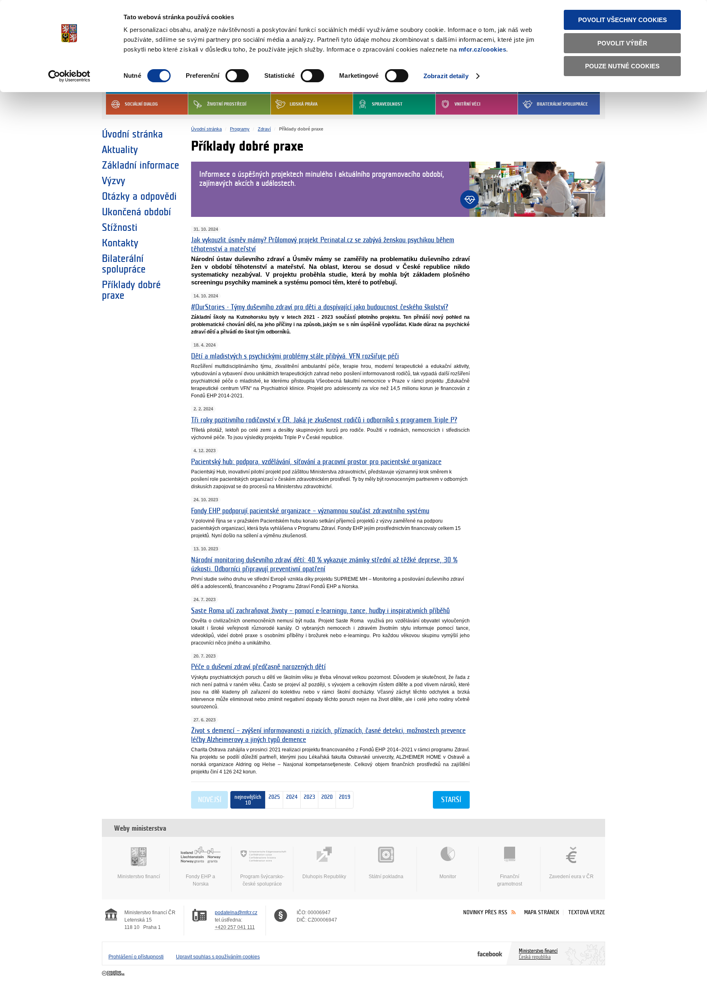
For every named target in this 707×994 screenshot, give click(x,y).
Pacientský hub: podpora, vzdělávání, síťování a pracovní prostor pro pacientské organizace (316, 462)
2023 (308, 797)
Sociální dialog (141, 104)
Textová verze (586, 912)
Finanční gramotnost (509, 880)
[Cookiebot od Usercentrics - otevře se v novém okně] (69, 76)
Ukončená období (136, 212)
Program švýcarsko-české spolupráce (262, 880)
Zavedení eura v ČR (571, 876)
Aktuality (120, 150)
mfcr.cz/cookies (483, 49)
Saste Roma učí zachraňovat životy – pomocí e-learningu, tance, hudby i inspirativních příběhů (320, 611)
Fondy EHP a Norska (200, 880)
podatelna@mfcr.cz (236, 912)
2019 (343, 797)
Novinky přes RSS (485, 912)
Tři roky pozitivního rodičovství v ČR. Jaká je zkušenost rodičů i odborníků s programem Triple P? (324, 420)
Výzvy (113, 181)
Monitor (447, 876)
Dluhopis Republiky (324, 876)
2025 (274, 797)
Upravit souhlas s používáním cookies (218, 957)
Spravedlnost (387, 104)
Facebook (489, 953)
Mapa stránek (541, 912)
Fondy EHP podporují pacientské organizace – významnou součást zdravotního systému (310, 511)
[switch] (237, 75)
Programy (240, 128)
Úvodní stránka (132, 134)
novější (209, 800)
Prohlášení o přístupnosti (136, 957)
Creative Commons (114, 973)
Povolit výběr (622, 43)
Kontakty (120, 243)
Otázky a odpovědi (139, 196)
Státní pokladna (386, 876)
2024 (290, 797)
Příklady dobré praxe (131, 290)
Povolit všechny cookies (622, 19)
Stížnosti (119, 227)
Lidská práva (303, 104)
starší (451, 800)
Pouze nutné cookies (622, 66)
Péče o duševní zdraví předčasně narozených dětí (258, 667)
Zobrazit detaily (445, 75)
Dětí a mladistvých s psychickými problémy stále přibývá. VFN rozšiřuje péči (295, 356)
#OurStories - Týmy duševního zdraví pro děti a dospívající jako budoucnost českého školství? (319, 307)
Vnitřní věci (467, 104)
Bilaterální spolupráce (562, 104)
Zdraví (264, 128)
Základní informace (140, 165)
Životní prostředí (226, 104)
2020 (325, 797)
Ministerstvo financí (138, 876)
